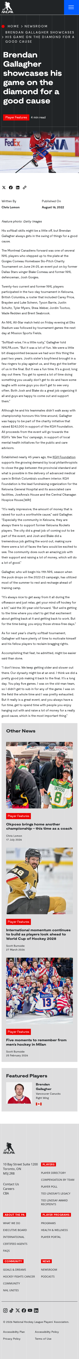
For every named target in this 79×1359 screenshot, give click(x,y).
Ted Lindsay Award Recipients (54, 1202)
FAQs (6, 1250)
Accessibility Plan (14, 1331)
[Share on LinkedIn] (17, 187)
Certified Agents (15, 1244)
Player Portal (58, 1237)
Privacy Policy (12, 1338)
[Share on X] (4, 187)
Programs (48, 1223)
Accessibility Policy (47, 1331)
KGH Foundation (64, 457)
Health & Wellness (54, 1230)
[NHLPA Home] (8, 7)
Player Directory (53, 1173)
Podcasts (48, 1276)
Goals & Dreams (14, 1269)
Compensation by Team (57, 1179)
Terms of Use (43, 1338)
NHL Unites (20, 1290)
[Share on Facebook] (10, 187)
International (13, 1237)
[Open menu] (71, 7)
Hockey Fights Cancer (19, 1276)
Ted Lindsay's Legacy (55, 1193)
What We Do (11, 1223)
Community (11, 1283)
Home (13, 26)
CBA (6, 1193)
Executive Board (15, 1230)
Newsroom (36, 26)
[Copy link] (24, 187)
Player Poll (49, 1186)
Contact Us (11, 1184)
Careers (8, 1189)
